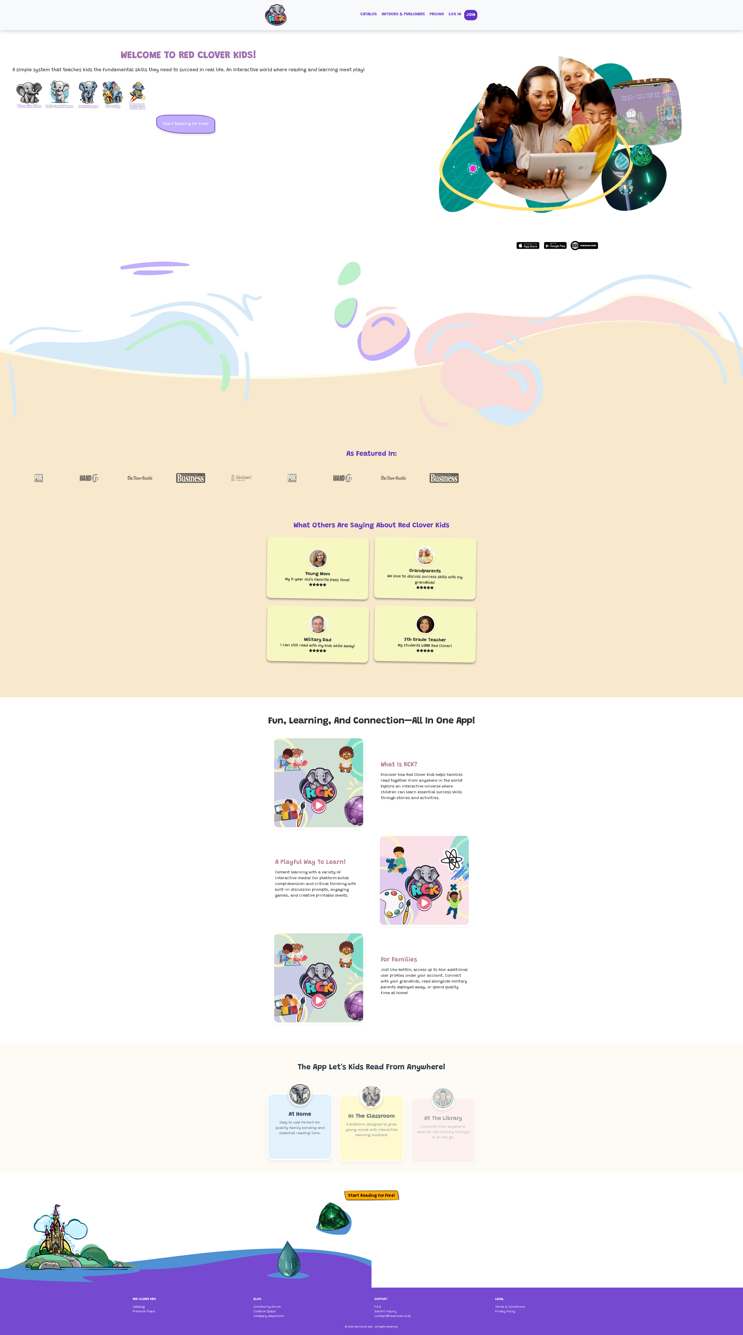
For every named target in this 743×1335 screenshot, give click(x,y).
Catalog (368, 14)
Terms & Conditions (510, 1306)
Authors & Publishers (403, 14)
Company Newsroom (268, 1316)
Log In (455, 14)
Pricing (437, 14)
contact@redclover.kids (392, 1316)
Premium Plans (144, 1311)
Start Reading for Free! (186, 124)
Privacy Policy (505, 1311)
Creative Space (264, 1311)
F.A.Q (377, 1306)
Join (470, 15)
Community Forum (267, 1306)
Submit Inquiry (385, 1311)
